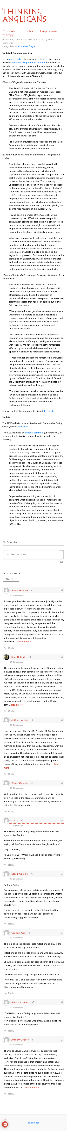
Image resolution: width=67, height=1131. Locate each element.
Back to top (33, 1122)
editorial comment (34, 432)
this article (49, 411)
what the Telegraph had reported (29, 62)
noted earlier (15, 59)
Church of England (27, 46)
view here (23, 426)
